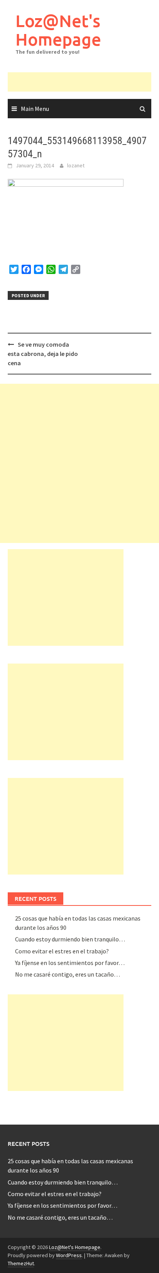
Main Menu (35, 108)
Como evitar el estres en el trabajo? (62, 951)
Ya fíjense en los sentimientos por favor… (70, 963)
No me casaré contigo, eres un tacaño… (67, 974)
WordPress (69, 1255)
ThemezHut (21, 1263)
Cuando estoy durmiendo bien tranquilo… (70, 939)
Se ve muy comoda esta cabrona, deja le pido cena (43, 353)
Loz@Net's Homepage (58, 30)
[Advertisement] (83, 82)
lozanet (76, 165)
